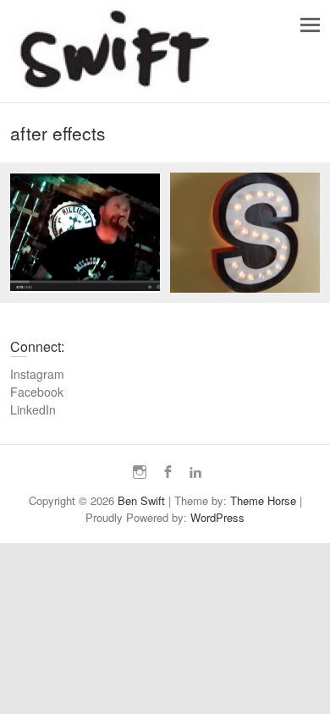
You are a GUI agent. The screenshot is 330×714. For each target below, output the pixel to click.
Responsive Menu (310, 25)
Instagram (37, 373)
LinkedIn (33, 409)
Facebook (36, 391)
